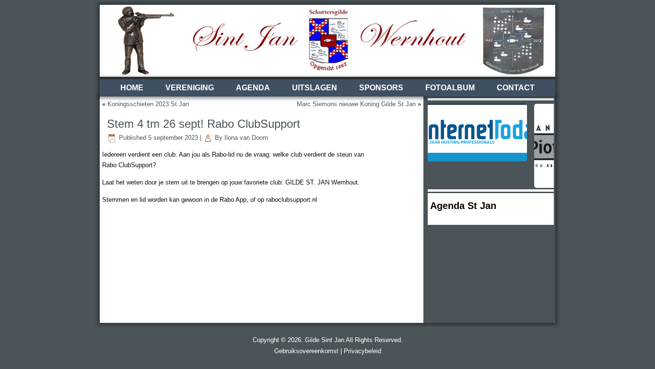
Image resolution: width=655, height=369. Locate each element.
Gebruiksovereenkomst (306, 351)
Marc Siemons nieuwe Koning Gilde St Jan (356, 104)
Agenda (253, 88)
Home (131, 88)
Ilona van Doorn (246, 137)
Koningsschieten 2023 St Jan (148, 104)
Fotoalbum (450, 88)
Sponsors (381, 88)
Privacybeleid (362, 351)
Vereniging (189, 88)
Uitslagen (314, 88)
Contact (516, 88)
